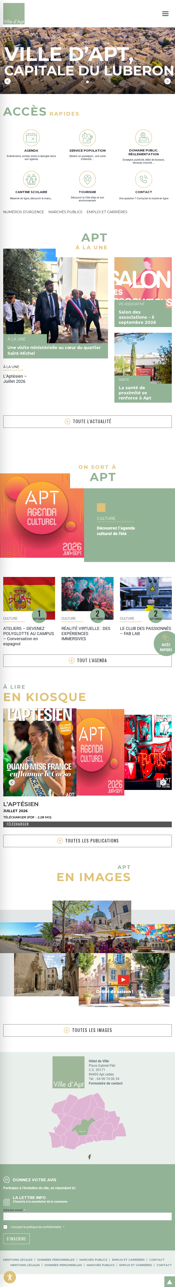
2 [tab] (87, 82)
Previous (7, 81)
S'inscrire (16, 1239)
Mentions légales (18, 1259)
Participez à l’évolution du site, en (29, 1188)
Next (167, 81)
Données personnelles (56, 1259)
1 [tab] (82, 82)
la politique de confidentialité (42, 1227)
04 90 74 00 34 (108, 1079)
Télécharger (17, 824)
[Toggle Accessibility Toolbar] (9, 1277)
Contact (157, 1259)
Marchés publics (93, 1259)
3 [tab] (92, 82)
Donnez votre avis (34, 1180)
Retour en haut (168, 1277)
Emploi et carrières (128, 1259)
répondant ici (65, 1188)
